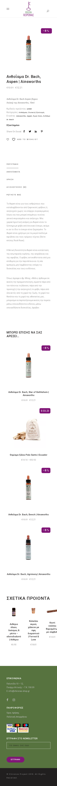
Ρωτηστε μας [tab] (14, 195)
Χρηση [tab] (10, 179)
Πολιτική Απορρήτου (17, 716)
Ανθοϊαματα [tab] (13, 172)
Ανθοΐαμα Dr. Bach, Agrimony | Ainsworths (28, 574)
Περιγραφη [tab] (12, 164)
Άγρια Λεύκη (37, 116)
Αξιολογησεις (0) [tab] (16, 187)
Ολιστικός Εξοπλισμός (36, 112)
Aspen (29, 116)
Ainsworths (21, 116)
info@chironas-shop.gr (19, 691)
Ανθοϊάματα (23, 112)
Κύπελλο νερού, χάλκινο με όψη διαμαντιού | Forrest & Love (33, 630)
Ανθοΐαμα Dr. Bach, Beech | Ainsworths (28, 514)
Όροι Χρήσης (13, 712)
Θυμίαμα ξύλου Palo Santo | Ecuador (28, 455)
